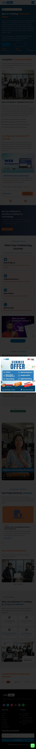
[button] (33, 359)
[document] (18, 374)
